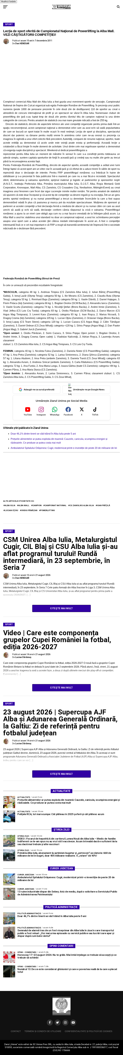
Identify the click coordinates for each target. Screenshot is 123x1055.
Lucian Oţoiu (11, 510)
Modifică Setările (8, 1)
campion (37, 505)
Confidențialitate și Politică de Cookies (88, 1031)
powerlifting (47, 510)
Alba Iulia (10, 505)
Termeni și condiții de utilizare (42, 1031)
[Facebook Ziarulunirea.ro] (50, 1023)
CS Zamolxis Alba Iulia (81, 505)
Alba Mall (23, 505)
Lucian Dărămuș (23, 657)
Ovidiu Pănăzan (29, 510)
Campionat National (55, 505)
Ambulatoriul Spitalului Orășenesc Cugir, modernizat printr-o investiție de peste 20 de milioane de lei (64, 448)
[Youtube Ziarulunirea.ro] (73, 1023)
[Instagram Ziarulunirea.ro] (65, 1023)
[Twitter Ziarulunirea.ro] (58, 1023)
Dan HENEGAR (22, 43)
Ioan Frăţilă (103, 505)
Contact (16, 1031)
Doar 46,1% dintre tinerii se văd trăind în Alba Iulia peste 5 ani (43, 433)
